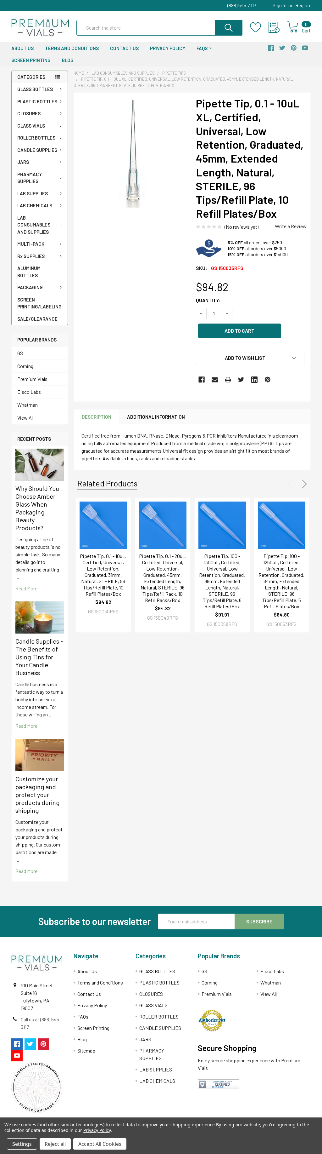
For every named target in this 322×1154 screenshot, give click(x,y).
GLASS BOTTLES (35, 89)
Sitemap (86, 1051)
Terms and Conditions (72, 48)
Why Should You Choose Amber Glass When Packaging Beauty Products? (37, 508)
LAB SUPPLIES (32, 193)
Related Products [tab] (107, 483)
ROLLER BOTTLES (36, 138)
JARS (23, 162)
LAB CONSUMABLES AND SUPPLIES (33, 225)
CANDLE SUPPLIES (37, 150)
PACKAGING (30, 287)
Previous (291, 484)
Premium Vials (32, 379)
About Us (22, 48)
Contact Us (124, 48)
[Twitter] (241, 379)
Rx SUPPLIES (31, 256)
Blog (68, 60)
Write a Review (291, 226)
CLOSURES (29, 113)
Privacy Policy (167, 48)
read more (26, 588)
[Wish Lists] (259, 27)
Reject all (55, 1143)
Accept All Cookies (99, 1143)
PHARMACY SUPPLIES (29, 177)
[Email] (214, 379)
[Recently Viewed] (278, 27)
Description (96, 417)
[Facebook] (201, 379)
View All (25, 418)
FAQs (202, 48)
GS (20, 353)
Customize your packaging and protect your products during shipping (37, 794)
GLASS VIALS (31, 126)
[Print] (228, 379)
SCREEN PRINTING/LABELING (39, 303)
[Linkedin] (254, 379)
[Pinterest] (267, 379)
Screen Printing (31, 60)
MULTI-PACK (30, 244)
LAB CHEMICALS (34, 205)
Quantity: (208, 300)
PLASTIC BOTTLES (37, 101)
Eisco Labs (29, 392)
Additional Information (156, 417)
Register (304, 5)
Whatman (27, 405)
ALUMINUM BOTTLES (29, 271)
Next (303, 484)
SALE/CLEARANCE (37, 319)
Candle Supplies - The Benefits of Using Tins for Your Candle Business (39, 656)
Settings (22, 1143)
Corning (25, 366)
